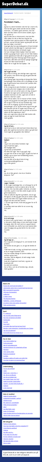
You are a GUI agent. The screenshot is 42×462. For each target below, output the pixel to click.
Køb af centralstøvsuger (10, 345)
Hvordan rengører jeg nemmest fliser (14, 360)
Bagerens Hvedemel (9, 354)
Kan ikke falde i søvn (9, 409)
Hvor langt (6, 324)
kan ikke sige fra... (8, 432)
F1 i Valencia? (7, 313)
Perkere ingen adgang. (9, 424)
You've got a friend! (9, 368)
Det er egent (6, 443)
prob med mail (7, 388)
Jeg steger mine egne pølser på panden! (14, 303)
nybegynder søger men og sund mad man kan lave (18, 288)
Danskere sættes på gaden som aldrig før (15, 358)
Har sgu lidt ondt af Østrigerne (12, 315)
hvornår (5, 322)
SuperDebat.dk (8, 13)
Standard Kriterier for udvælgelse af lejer (15, 347)
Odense (5, 430)
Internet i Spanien (8, 439)
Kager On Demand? (9, 411)
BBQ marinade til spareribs (11, 290)
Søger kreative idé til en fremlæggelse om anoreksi (18, 413)
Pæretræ (5, 349)
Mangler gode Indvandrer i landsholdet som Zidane (18, 328)
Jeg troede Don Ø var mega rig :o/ (13, 333)
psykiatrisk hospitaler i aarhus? (12, 398)
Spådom (5, 386)
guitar (5, 371)
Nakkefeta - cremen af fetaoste (12, 301)
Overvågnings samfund (10, 428)
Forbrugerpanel (8, 343)
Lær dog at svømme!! (9, 330)
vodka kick (6, 294)
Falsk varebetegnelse (9, 305)
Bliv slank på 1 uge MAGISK (11, 403)
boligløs (5, 356)
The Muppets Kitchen (9, 299)
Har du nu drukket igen (10, 377)
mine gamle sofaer (8, 352)
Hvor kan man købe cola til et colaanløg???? (15, 426)
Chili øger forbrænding (10, 292)
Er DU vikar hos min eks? (10, 434)
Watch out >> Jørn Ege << (10, 373)
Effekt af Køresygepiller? (10, 405)
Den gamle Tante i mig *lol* (11, 379)
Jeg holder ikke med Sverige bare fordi (14, 326)
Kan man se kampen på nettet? (12, 318)
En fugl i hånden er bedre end (11, 437)
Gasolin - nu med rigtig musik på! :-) (13, 383)
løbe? (5, 407)
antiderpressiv (7, 400)
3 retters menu (7, 296)
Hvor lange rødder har (9, 341)
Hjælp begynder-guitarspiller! (11, 381)
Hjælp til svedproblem (9, 396)
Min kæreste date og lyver (10, 441)
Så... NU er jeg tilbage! (9, 375)
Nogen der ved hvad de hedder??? (13, 286)
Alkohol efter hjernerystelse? (11, 415)
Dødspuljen (6, 320)
